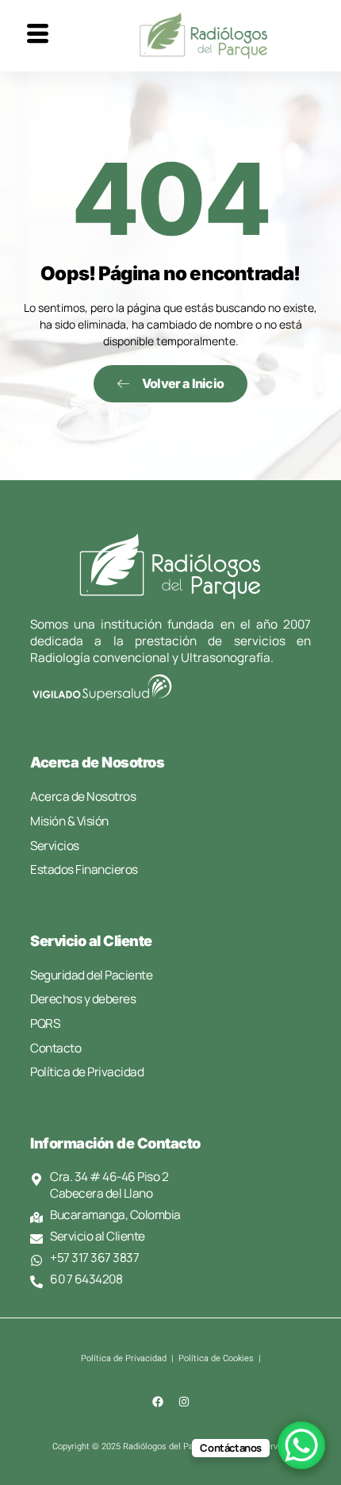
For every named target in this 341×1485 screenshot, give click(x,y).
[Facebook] (158, 1402)
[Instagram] (184, 1402)
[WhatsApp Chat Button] (301, 1445)
